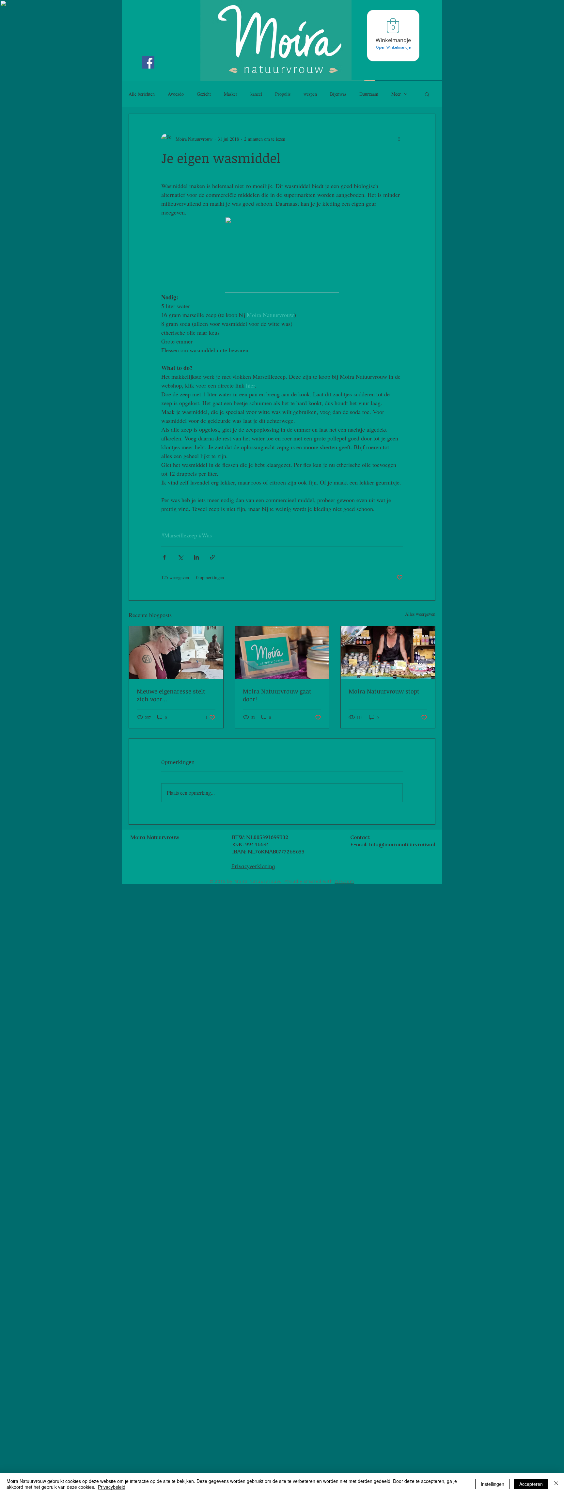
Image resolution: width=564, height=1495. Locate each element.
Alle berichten (142, 94)
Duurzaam (368, 94)
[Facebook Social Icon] (148, 62)
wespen (310, 94)
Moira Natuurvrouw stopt (384, 691)
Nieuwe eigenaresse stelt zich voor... (171, 695)
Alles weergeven (420, 614)
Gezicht (204, 94)
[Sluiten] (556, 1484)
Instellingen (492, 1484)
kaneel (256, 94)
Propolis (282, 94)
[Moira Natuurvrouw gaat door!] (282, 652)
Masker (230, 94)
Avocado (176, 94)
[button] (427, 94)
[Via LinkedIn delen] (196, 557)
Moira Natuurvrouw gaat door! (277, 695)
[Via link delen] (212, 557)
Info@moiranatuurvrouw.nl (402, 844)
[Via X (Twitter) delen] (180, 557)
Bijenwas (338, 94)
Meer (396, 94)
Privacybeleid (111, 1487)
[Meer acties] (399, 139)
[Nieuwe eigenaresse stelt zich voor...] (176, 652)
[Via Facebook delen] (164, 557)
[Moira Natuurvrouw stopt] (388, 652)
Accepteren (531, 1484)
